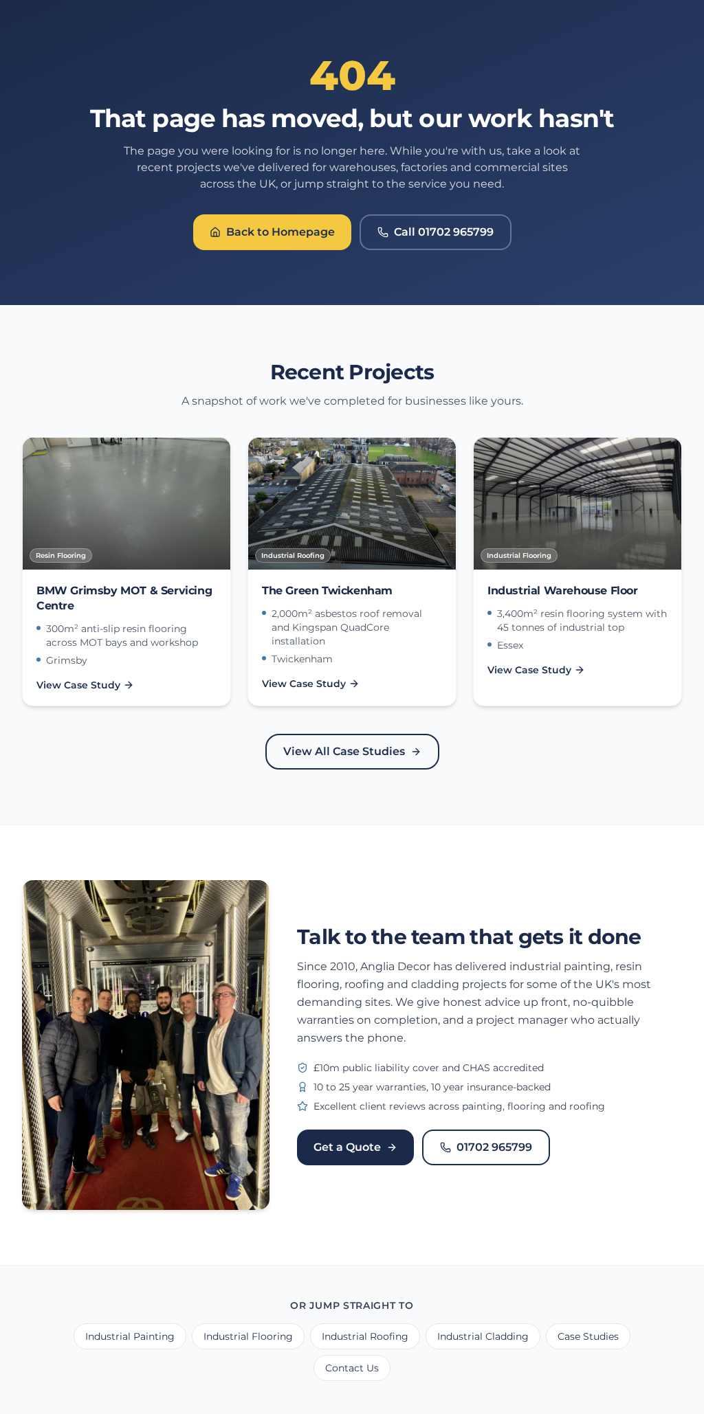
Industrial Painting (130, 1336)
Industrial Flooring (248, 1336)
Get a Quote (347, 1147)
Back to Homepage (280, 231)
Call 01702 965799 (444, 231)
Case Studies (588, 1336)
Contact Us (352, 1368)
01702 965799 (494, 1147)
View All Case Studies (344, 751)
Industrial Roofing (365, 1336)
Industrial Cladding (483, 1336)
